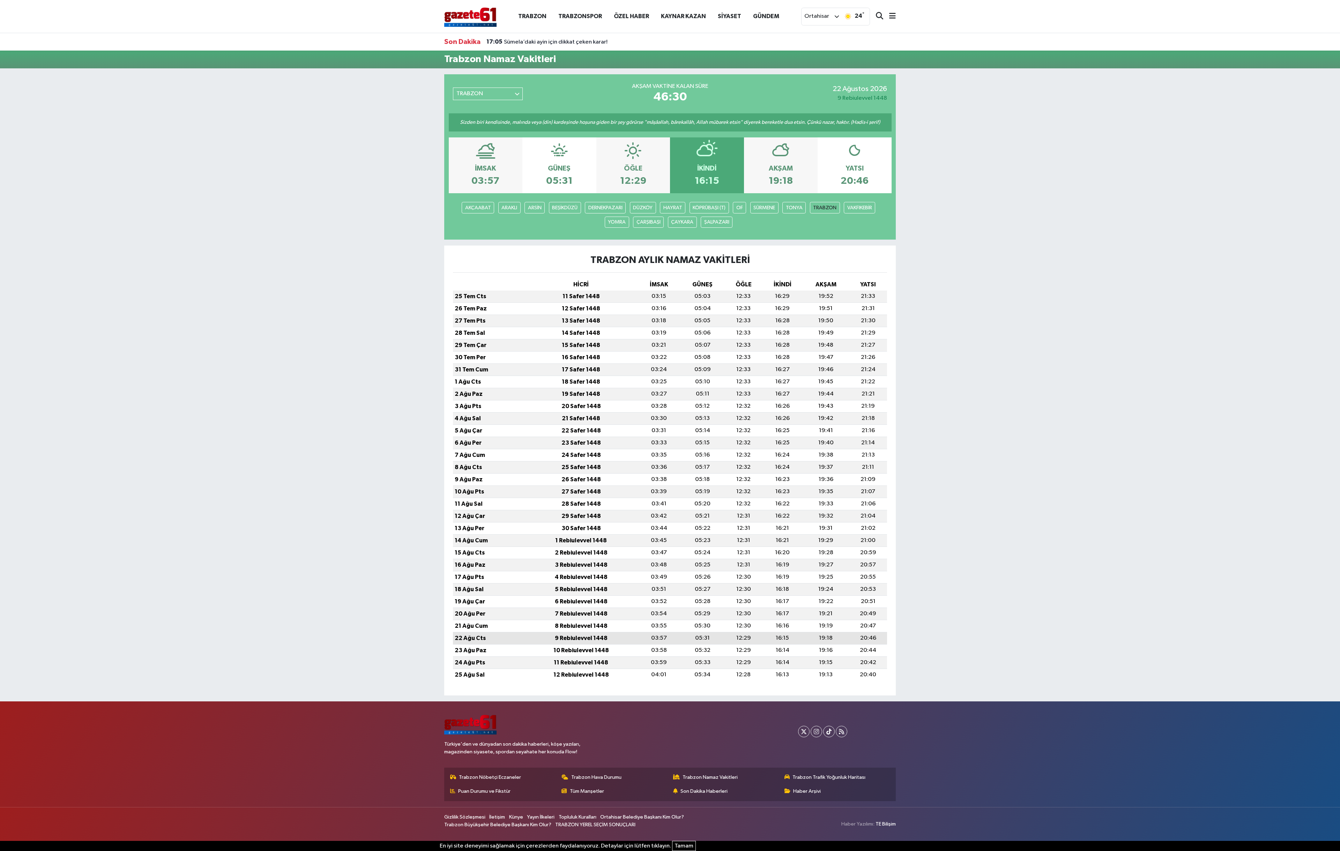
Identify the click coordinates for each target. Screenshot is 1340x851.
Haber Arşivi (807, 791)
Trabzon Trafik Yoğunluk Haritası (828, 777)
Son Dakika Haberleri (704, 791)
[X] (804, 731)
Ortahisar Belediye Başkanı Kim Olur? (642, 817)
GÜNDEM (766, 16)
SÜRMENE (764, 207)
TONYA (794, 207)
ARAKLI (509, 207)
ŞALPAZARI (716, 222)
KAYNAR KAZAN (683, 16)
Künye (516, 817)
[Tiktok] (829, 731)
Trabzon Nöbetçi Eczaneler (490, 777)
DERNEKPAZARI (605, 207)
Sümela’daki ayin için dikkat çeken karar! (547, 42)
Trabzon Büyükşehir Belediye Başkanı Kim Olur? (497, 824)
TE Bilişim (886, 824)
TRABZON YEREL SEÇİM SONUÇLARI (595, 824)
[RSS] (841, 731)
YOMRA (617, 222)
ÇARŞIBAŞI (648, 222)
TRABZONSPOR (580, 16)
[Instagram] (816, 731)
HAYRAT (672, 207)
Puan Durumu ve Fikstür (484, 791)
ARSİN (535, 207)
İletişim (497, 817)
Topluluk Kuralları (577, 817)
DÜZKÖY (643, 207)
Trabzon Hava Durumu (596, 777)
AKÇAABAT (478, 207)
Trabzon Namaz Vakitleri (710, 777)
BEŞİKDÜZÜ (565, 207)
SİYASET (729, 16)
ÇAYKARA (682, 222)
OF (739, 207)
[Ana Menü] (889, 16)
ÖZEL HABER (631, 16)
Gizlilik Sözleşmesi (464, 817)
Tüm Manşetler (587, 791)
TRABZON (532, 16)
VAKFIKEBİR (859, 207)
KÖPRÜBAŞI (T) (709, 207)
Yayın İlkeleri (540, 817)
